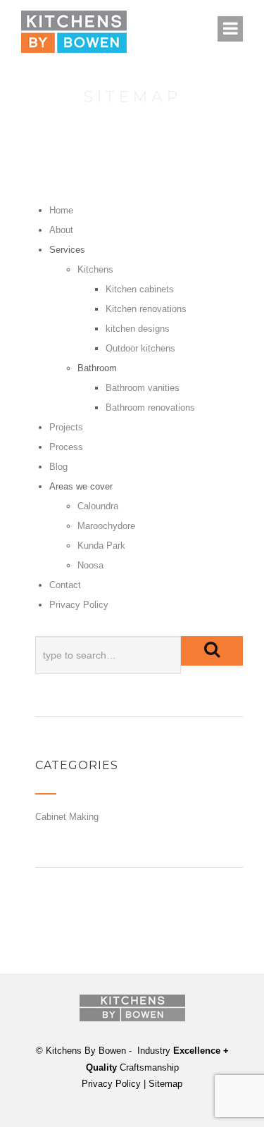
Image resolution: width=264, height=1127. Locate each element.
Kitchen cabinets (140, 289)
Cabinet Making (67, 816)
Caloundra (97, 506)
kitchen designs (138, 328)
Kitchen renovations (146, 309)
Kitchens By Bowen (86, 1050)
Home (61, 210)
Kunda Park (101, 545)
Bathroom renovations (150, 407)
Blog (58, 466)
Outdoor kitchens (140, 348)
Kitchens (95, 269)
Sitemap (165, 1083)
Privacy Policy (78, 604)
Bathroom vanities (143, 387)
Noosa (90, 565)
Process (66, 447)
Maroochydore (106, 526)
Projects (66, 427)
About (61, 230)
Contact (65, 585)
